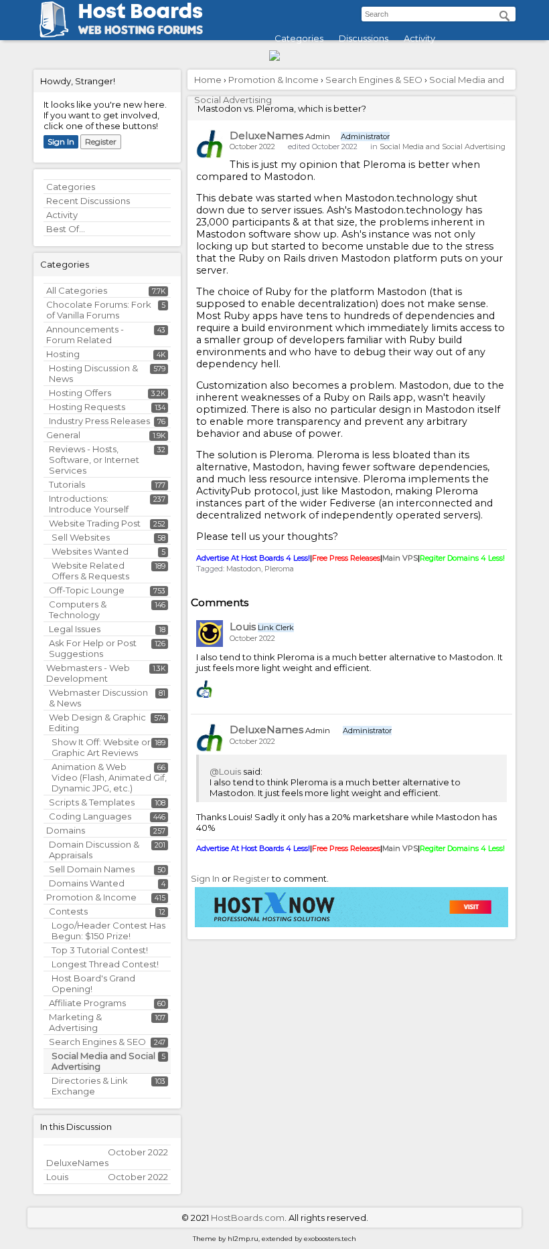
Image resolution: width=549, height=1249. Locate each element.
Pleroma (279, 568)
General (63, 434)
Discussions (363, 38)
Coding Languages (90, 816)
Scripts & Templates (92, 802)
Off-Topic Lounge (87, 590)
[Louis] (209, 633)
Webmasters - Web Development (88, 673)
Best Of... (65, 228)
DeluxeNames (266, 135)
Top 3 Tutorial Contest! (100, 950)
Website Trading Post (95, 523)
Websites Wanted (90, 551)
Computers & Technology (77, 609)
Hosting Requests (87, 406)
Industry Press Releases (99, 420)
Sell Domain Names (92, 869)
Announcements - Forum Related (85, 334)
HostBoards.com (248, 1217)
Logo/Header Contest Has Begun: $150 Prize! (108, 930)
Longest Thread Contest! (105, 964)
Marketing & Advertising (75, 1022)
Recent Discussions (88, 200)
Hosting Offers (80, 392)
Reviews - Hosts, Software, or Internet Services (94, 460)
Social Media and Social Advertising (442, 146)
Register (100, 141)
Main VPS (400, 558)
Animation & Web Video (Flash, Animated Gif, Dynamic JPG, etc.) (109, 777)
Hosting (63, 354)
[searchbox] (439, 14)
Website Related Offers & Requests (90, 570)
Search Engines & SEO (97, 1041)
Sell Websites (81, 537)
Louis (243, 626)
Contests (68, 911)
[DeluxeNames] (209, 144)
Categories (298, 38)
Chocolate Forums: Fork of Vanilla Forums (98, 309)
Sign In (61, 141)
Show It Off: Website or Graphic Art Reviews (101, 747)
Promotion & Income (91, 897)
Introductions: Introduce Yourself (89, 503)
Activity (419, 38)
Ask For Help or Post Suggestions (93, 648)
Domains (65, 830)
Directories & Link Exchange (90, 1085)
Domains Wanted (87, 883)
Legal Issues (74, 628)
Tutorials (67, 484)
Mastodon (243, 568)
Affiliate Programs (87, 1002)
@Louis (225, 771)
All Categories (76, 290)
